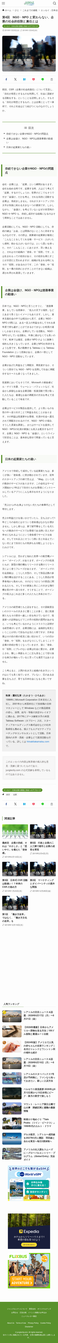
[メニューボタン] (3, 3)
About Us (10, 1323)
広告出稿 (23, 1312)
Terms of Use (21, 1323)
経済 (8, 794)
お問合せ (14, 1312)
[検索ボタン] (54, 3)
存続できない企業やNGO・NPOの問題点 (27, 133)
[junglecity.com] (29, 3)
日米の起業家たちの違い (18, 147)
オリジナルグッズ (44, 1308)
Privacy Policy (33, 1323)
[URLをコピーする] (52, 79)
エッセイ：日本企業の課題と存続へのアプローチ (21, 26)
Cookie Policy (45, 1323)
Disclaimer (29, 1326)
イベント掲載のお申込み (37, 1312)
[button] (6, 79)
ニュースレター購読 (29, 1316)
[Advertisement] (29, 967)
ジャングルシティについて (17, 1308)
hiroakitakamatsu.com (38, 741)
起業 (15, 794)
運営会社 (32, 1308)
